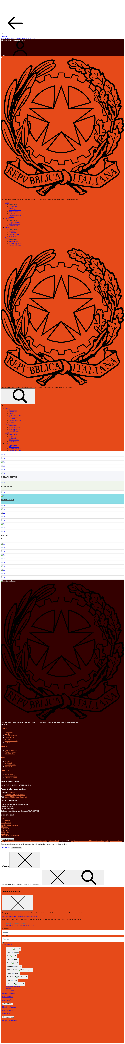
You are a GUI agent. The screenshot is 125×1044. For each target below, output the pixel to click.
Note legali (4, 834)
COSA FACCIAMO (9, 477)
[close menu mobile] (15, 30)
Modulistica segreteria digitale (28, 916)
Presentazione (13, 206)
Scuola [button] (7, 203)
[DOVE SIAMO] (62, 483)
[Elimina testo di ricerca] (57, 877)
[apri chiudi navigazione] (1, 57)
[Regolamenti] (62, 544)
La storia (11, 217)
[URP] (62, 524)
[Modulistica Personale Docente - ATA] (62, 520)
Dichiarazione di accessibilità (10, 835)
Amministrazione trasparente (9, 825)
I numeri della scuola (15, 215)
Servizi (4, 746)
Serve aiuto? (10, 990)
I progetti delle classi (15, 245)
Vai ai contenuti (5, 38)
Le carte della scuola (15, 210)
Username (5, 929)
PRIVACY (5, 535)
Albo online (12, 236)
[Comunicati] (62, 509)
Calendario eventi (14, 234)
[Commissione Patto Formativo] (62, 551)
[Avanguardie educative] (62, 559)
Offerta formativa (14, 241)
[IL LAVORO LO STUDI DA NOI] (62, 466)
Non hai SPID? (11, 988)
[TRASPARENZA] (62, 555)
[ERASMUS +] (62, 469)
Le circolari (12, 232)
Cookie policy (5, 832)
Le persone (12, 213)
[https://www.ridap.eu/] (62, 577)
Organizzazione (13, 211)
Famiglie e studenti (14, 224)
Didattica (5, 770)
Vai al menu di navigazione (19, 38)
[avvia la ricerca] (88, 877)
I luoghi (11, 208)
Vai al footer (31, 38)
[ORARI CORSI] (62, 496)
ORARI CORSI (7, 500)
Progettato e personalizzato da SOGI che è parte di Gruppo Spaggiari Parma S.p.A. (96, 841)
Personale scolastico (15, 222)
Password (5, 935)
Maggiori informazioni (13, 986)
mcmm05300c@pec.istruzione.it (16, 797)
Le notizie (12, 231)
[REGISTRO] (62, 458)
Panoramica (13, 204)
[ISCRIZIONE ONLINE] (62, 462)
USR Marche (5, 821)
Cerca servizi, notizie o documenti (12, 884)
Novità (4, 757)
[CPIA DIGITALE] (62, 562)
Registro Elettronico (8, 916)
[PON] (62, 566)
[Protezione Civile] (62, 570)
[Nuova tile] (62, 516)
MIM (2, 818)
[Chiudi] (24, 860)
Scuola (4, 728)
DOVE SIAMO (7, 486)
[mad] (62, 528)
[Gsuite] (62, 492)
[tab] (16, 923)
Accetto (16, 847)
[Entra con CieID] (8, 1017)
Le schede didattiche (15, 243)
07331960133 (12, 793)
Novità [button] (7, 227)
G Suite (17, 916)
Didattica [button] (7, 238)
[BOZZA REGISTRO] (62, 573)
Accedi (5, 943)
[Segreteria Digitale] (62, 513)
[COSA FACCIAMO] (62, 473)
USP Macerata (6, 823)
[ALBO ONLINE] (62, 505)
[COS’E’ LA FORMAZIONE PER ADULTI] (62, 455)
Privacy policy (5, 830)
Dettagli (5, 847)
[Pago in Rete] (62, 548)
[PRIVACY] (62, 531)
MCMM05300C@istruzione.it (15, 795)
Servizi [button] (7, 218)
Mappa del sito (5, 828)
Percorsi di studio (14, 225)
